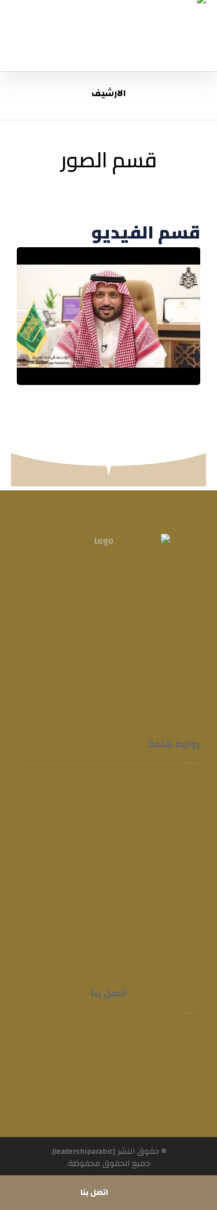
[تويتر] (120, 663)
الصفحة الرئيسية (131, 788)
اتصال (153, 915)
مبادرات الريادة (134, 839)
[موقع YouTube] (74, 663)
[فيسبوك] (143, 663)
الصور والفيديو (135, 864)
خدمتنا (60, 813)
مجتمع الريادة (136, 890)
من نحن (149, 813)
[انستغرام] (97, 663)
